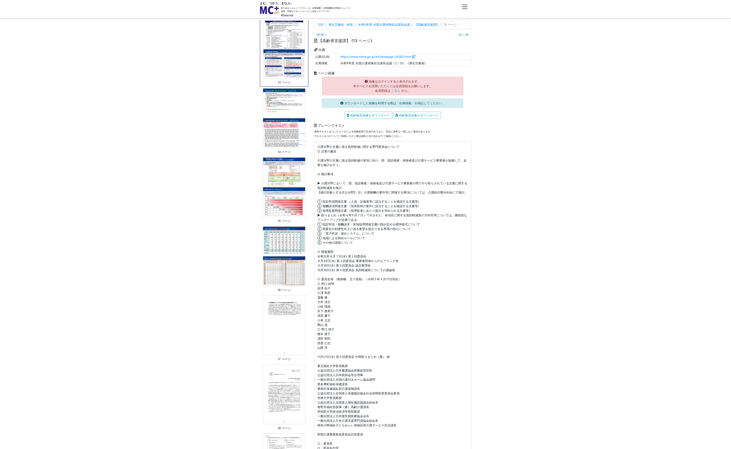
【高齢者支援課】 (427, 24)
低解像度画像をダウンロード (369, 115)
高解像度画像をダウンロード (418, 115)
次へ (462, 35)
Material (287, 15)
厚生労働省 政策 (341, 24)
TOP (320, 24)
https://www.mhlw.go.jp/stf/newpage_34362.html (376, 57)
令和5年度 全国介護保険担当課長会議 (384, 24)
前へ (323, 35)
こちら (395, 90)
